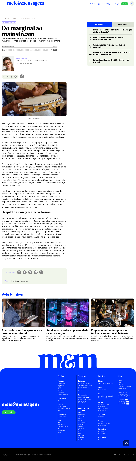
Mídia (59, 387)
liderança (24, 281)
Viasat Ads (81, 428)
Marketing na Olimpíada (85, 385)
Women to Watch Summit (105, 383)
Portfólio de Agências (64, 408)
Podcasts (60, 401)
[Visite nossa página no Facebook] (115, 455)
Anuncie (120, 384)
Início (3, 18)
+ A (8, 77)
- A (5, 77)
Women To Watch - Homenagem (103, 409)
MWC (59, 420)
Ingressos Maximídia (121, 399)
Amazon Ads (81, 415)
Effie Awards (61, 430)
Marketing (61, 385)
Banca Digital (62, 407)
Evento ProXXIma (63, 426)
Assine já (8, 412)
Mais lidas (122, 24)
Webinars (60, 405)
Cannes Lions (62, 417)
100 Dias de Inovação (84, 383)
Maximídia (61, 428)
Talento (80, 391)
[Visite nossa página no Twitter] (119, 455)
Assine (125, 3)
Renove (120, 382)
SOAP (79, 411)
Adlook (80, 439)
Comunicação (62, 383)
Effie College (101, 433)
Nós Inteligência (82, 422)
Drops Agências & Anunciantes (83, 388)
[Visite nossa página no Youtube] (133, 455)
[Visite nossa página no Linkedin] (128, 455)
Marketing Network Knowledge (104, 405)
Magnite (80, 430)
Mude (79, 434)
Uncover (80, 432)
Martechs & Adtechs (84, 403)
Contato (105, 3)
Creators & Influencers (84, 399)
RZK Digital (81, 436)
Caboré (60, 432)
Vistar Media (81, 424)
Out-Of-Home (82, 401)
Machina (80, 426)
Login (114, 3)
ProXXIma (61, 393)
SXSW (59, 419)
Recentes (99, 24)
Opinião (60, 391)
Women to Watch (11, 18)
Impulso (80, 418)
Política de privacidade (124, 386)
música (16, 281)
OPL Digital (81, 416)
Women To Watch (63, 395)
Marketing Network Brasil (105, 396)
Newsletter (93, 3)
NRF (59, 422)
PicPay (80, 420)
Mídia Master (102, 390)
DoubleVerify (82, 437)
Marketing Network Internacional (104, 424)
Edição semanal (122, 392)
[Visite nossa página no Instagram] (124, 455)
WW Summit (61, 424)
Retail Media (81, 397)
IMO (79, 413)
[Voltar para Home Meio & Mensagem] (25, 3)
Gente (60, 389)
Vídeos (60, 403)
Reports (60, 410)
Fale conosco (122, 388)
